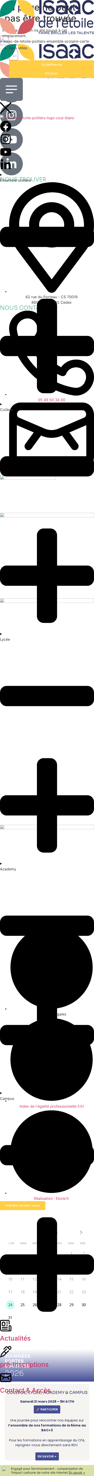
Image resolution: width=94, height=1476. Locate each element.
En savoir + (77, 1472)
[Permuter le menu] (4, 40)
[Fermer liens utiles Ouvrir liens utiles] (13, 55)
